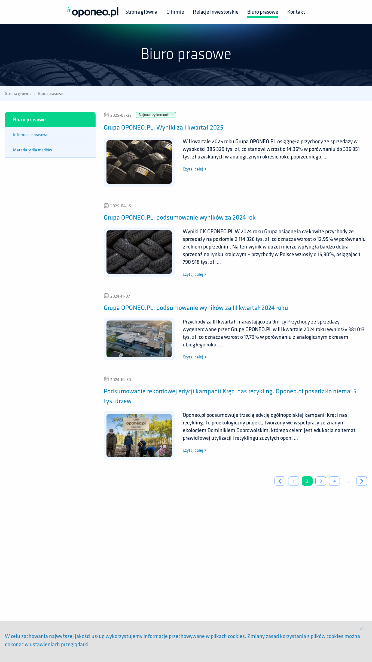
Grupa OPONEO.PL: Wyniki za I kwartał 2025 (163, 127)
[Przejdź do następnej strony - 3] (361, 481)
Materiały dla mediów (32, 149)
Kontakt (296, 11)
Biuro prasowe (262, 11)
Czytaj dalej (193, 169)
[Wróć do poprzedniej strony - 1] (280, 481)
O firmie (175, 11)
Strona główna (141, 11)
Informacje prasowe (30, 134)
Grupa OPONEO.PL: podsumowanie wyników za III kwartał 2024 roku (196, 307)
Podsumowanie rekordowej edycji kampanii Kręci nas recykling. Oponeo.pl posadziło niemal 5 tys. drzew (230, 396)
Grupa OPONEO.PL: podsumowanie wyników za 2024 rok (180, 217)
